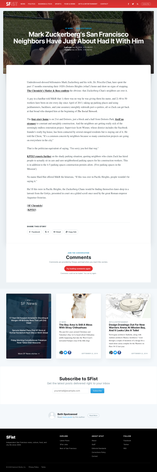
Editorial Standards (99, 448)
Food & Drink (69, 4)
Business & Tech (45, 4)
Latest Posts (64, 440)
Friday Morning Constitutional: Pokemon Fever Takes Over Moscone (29, 341)
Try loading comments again (78, 269)
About (94, 440)
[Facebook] (128, 4)
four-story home (40, 119)
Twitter (126, 444)
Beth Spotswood (84, 28)
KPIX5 (31, 209)
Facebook (127, 440)
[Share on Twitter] (65, 352)
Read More (93, 415)
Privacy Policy (34, 467)
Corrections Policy (99, 452)
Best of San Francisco (68, 448)
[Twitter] (133, 4)
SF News (69, 28)
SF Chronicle (35, 205)
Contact (104, 4)
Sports (58, 4)
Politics (31, 4)
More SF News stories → (28, 353)
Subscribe (146, 4)
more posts (67, 417)
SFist (10, 437)
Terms (43, 467)
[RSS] (138, 4)
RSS (125, 448)
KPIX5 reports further (39, 156)
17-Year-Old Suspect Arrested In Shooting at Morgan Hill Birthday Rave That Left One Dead (28, 320)
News (23, 4)
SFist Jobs (64, 444)
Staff (93, 444)
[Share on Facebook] (69, 352)
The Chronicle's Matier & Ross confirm (48, 90)
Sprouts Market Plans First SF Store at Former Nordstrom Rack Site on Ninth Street (29, 331)
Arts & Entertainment (88, 4)
